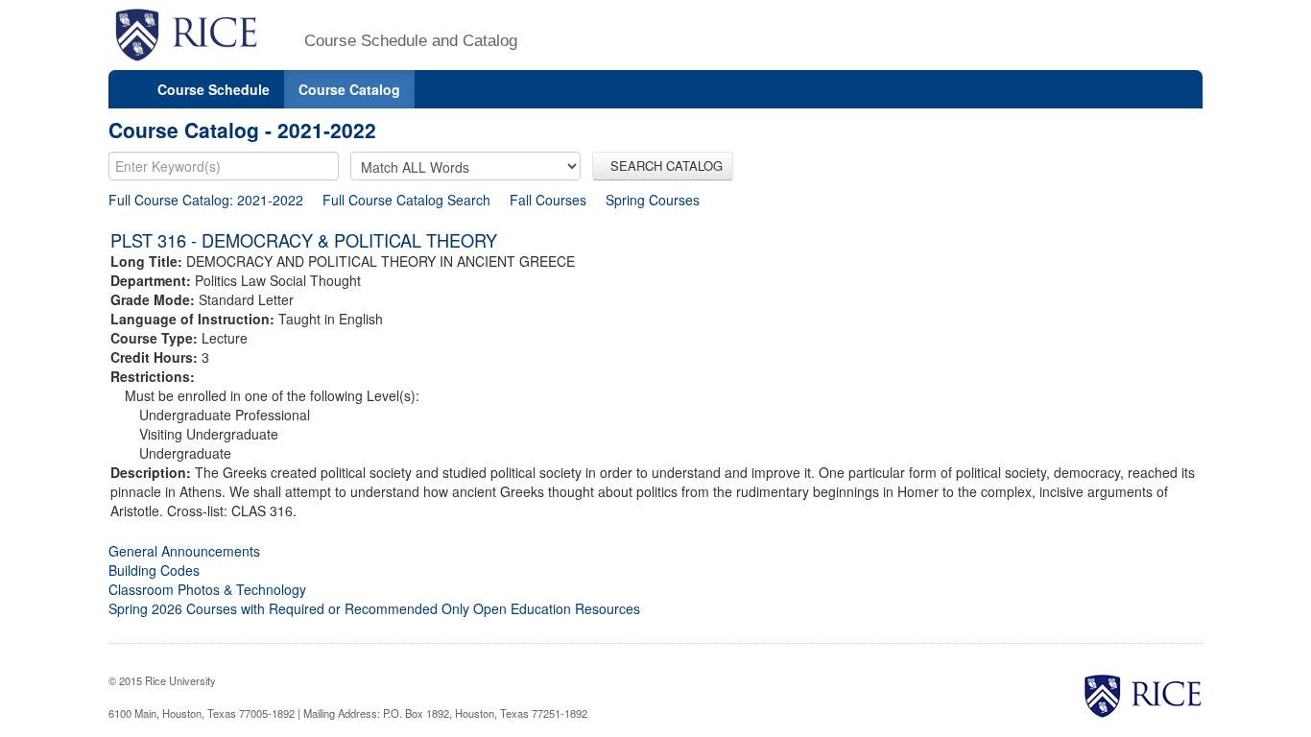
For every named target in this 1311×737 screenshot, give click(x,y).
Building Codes (154, 570)
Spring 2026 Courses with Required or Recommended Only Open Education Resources (374, 608)
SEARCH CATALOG (663, 165)
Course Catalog (349, 89)
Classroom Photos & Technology (207, 589)
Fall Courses (548, 199)
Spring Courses (653, 199)
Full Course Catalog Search (406, 199)
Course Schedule (213, 89)
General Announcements (184, 550)
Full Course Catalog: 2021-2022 (205, 199)
